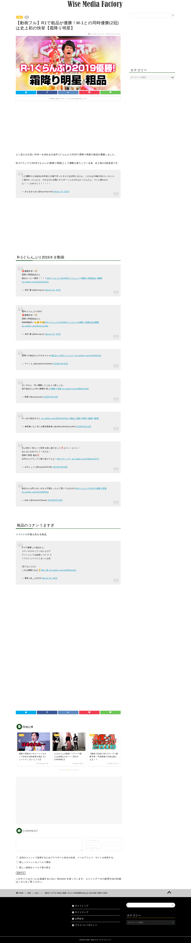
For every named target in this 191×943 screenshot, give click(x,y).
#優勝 (99, 278)
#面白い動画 (75, 418)
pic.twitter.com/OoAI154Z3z (35, 282)
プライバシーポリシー (86, 925)
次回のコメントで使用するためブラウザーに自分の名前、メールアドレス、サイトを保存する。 (67, 857)
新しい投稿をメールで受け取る (35, 867)
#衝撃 (96, 418)
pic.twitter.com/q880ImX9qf (75, 389)
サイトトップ (81, 905)
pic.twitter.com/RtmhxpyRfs (35, 326)
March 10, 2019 (61, 191)
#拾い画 (44, 570)
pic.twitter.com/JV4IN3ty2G (88, 355)
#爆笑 (84, 418)
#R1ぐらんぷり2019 (56, 278)
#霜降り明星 (56, 389)
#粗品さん (55, 355)
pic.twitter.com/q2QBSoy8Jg (62, 570)
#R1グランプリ (64, 459)
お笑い (19, 17)
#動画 (90, 418)
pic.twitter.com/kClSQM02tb (35, 492)
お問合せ (79, 918)
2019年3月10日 (60, 363)
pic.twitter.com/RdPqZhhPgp (55, 418)
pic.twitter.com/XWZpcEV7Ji (85, 459)
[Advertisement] (68, 128)
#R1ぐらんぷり (73, 278)
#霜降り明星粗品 (88, 278)
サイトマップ (81, 912)
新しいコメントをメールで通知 (35, 862)
